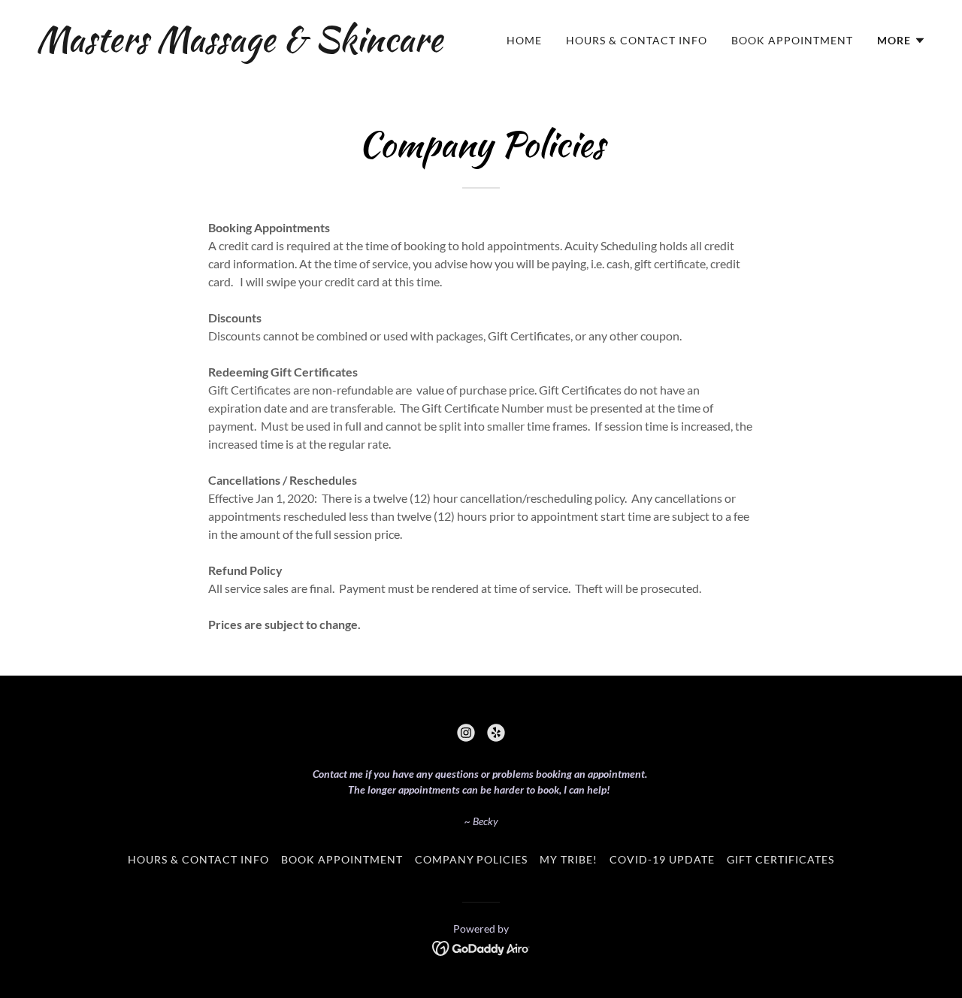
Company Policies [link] (471, 859)
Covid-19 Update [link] (662, 859)
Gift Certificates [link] (780, 859)
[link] (239, 46)
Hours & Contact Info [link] (636, 40)
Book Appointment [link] (792, 40)
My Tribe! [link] (568, 859)
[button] (901, 41)
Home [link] (524, 40)
